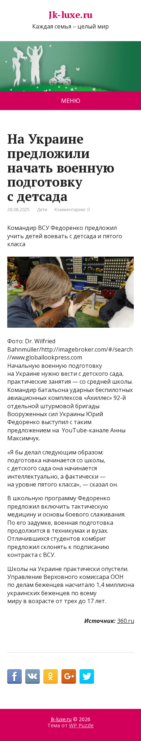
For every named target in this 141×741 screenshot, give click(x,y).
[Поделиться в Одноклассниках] (50, 676)
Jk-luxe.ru (70, 15)
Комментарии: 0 (72, 209)
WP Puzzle (81, 725)
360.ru (125, 621)
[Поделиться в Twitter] (87, 676)
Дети (42, 209)
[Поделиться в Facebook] (14, 676)
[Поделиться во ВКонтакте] (32, 676)
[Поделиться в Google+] (68, 676)
